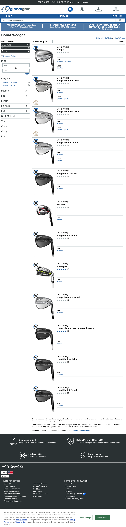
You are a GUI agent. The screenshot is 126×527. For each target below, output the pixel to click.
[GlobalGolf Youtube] (17, 467)
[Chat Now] (70, 9)
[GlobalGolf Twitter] (12, 467)
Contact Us (8, 484)
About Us (69, 484)
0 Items (116, 11)
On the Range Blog (40, 494)
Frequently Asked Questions (15, 496)
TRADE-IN (63, 16)
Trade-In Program (40, 484)
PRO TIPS (117, 16)
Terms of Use (20, 522)
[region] (63, 518)
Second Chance (15, 85)
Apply (27, 73)
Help (82, 11)
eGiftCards (37, 491)
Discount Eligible (9, 56)
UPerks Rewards (40, 486)
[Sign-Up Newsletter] (4, 467)
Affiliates (68, 491)
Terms (67, 489)
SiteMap (36, 489)
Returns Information (11, 491)
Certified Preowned (15, 82)
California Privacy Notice (74, 499)
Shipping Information (12, 489)
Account (98, 11)
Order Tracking (9, 486)
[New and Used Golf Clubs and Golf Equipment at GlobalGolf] (15, 11)
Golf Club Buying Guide (13, 501)
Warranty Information (12, 494)
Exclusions (37, 496)
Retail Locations (71, 496)
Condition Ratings (10, 499)
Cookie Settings (85, 518)
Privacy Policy (70, 486)
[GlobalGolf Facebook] (8, 467)
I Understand (102, 518)
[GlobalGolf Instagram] (21, 467)
